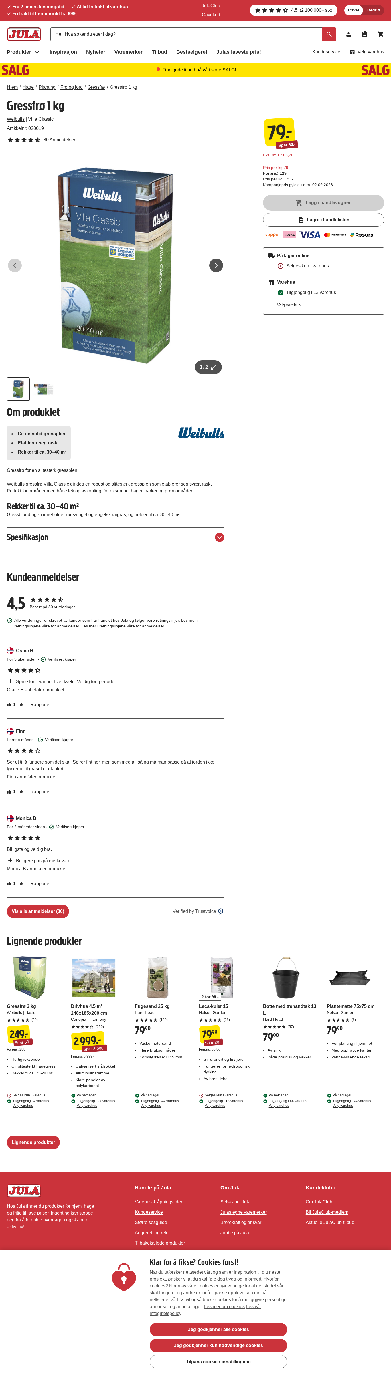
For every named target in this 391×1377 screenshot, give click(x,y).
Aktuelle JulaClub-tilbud (330, 1222)
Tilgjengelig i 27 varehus (96, 1103)
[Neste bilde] (216, 265)
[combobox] (193, 34)
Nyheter (95, 52)
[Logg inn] (349, 34)
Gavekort (211, 14)
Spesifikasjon (27, 537)
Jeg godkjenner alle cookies (218, 1329)
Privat (353, 10)
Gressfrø (96, 87)
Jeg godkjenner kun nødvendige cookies (218, 1345)
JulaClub (211, 5)
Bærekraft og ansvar (240, 1222)
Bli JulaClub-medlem (327, 1212)
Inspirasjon (63, 52)
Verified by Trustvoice (194, 911)
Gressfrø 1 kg (123, 87)
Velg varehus (371, 51)
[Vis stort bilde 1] (115, 265)
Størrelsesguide (151, 1222)
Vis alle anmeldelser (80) (38, 911)
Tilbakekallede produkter (160, 1243)
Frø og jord (71, 87)
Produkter (19, 52)
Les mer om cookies (224, 1306)
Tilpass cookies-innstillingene (218, 1361)
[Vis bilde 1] (18, 389)
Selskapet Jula (235, 1201)
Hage (28, 87)
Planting (47, 87)
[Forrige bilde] (15, 265)
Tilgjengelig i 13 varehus (224, 1103)
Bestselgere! (191, 52)
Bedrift (373, 10)
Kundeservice (326, 51)
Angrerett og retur (152, 1232)
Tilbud (159, 52)
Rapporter (40, 704)
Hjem (12, 87)
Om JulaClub (319, 1201)
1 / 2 (204, 367)
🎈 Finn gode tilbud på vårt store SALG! (195, 69)
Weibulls (16, 119)
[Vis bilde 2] (43, 389)
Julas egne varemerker (243, 1212)
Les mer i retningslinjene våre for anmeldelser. (123, 626)
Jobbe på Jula (234, 1232)
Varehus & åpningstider (158, 1201)
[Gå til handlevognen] (381, 34)
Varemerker (128, 52)
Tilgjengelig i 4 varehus (31, 1103)
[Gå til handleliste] (365, 34)
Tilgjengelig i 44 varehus (160, 1103)
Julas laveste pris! (238, 52)
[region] (195, 1313)
